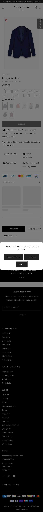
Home (21, 264)
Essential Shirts (13, 257)
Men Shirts (31, 257)
